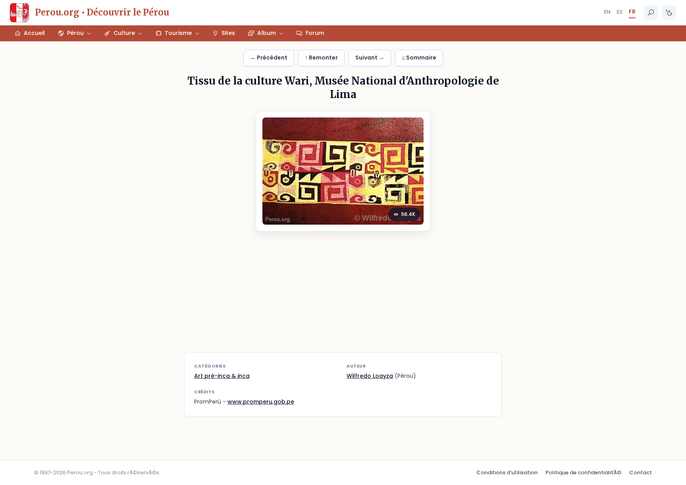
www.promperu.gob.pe (260, 402)
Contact (640, 472)
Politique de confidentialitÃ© (583, 472)
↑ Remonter (321, 58)
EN (607, 12)
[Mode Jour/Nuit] (669, 13)
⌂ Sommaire (419, 58)
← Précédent (268, 58)
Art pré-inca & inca (222, 376)
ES (620, 12)
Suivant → (369, 58)
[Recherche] (651, 13)
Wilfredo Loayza (370, 376)
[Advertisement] (343, 296)
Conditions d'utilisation (507, 472)
